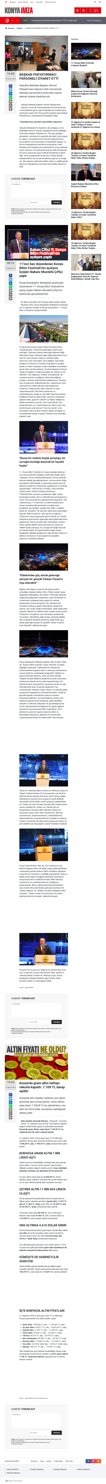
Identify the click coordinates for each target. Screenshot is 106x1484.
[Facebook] (10, 86)
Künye (42, 1461)
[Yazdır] (10, 105)
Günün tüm (94, 20)
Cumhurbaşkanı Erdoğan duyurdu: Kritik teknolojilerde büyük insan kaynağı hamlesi (52, 20)
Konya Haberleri (12, 1469)
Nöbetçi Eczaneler (50, 2)
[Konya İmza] (19, 10)
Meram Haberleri (84, 1469)
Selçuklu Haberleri (37, 1469)
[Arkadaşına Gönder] (10, 101)
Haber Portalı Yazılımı (15, 1481)
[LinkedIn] (10, 93)
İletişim (49, 1461)
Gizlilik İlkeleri (58, 1461)
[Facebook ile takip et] (88, 1461)
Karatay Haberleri (60, 1469)
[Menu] (77, 10)
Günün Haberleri (23, 2)
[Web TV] (95, 2)
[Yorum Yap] (10, 109)
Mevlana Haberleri (13, 1473)
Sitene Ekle (39, 2)
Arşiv (31, 2)
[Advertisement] (43, 736)
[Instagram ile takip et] (93, 1461)
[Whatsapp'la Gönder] (10, 97)
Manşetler (13, 2)
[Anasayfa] (6, 2)
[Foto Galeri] (100, 2)
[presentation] (12, 20)
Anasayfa (34, 1461)
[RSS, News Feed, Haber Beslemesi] (98, 1461)
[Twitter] (10, 90)
